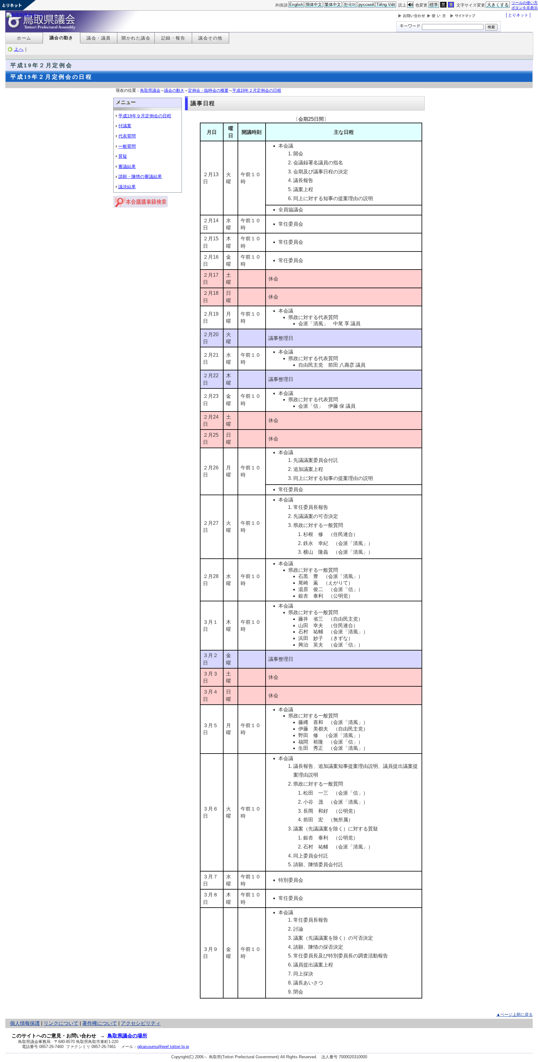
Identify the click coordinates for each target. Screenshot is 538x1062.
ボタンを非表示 (525, 8)
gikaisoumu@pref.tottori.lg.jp (163, 1046)
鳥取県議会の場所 (127, 1035)
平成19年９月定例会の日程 (144, 115)
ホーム (24, 37)
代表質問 (127, 136)
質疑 (122, 156)
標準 (433, 4)
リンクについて (61, 1023)
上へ (19, 49)
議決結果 (127, 186)
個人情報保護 (25, 1023)
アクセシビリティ (141, 1023)
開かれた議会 (135, 37)
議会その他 (210, 37)
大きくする (498, 4)
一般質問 (127, 146)
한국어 (350, 4)
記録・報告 (173, 37)
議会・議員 (99, 37)
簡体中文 (314, 4)
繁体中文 (333, 4)
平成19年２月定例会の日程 (256, 90)
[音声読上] (410, 4)
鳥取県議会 (150, 90)
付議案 (124, 125)
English (296, 4)
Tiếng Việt (385, 4)
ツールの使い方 (525, 3)
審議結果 (127, 166)
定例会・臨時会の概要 (208, 90)
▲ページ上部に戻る (514, 1014)
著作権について (99, 1023)
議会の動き (61, 37)
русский (366, 4)
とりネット (518, 15)
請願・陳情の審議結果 (140, 176)
